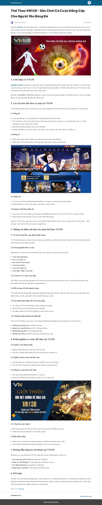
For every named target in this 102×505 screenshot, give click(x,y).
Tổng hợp (21, 489)
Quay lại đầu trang (85, 496)
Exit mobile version (51, 502)
